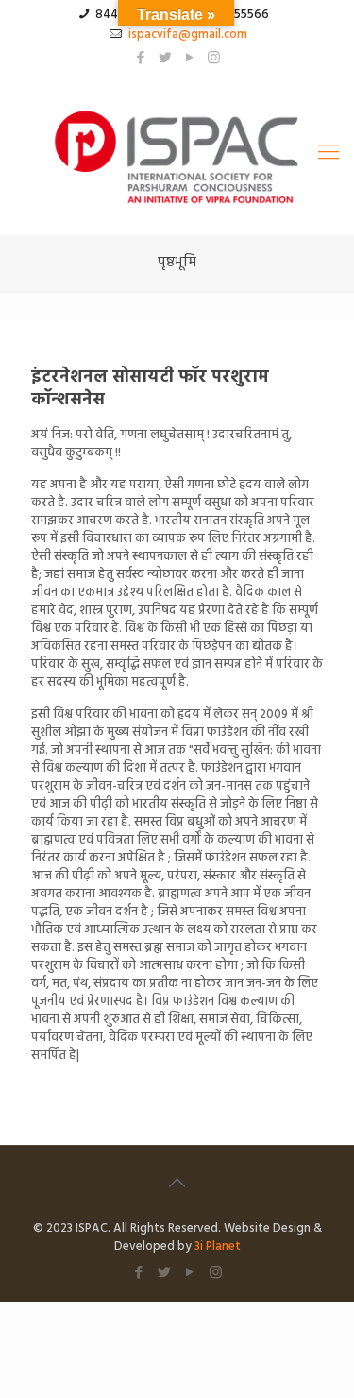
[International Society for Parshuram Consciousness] (177, 154)
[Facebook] (140, 58)
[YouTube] (189, 58)
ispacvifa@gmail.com (186, 34)
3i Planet (217, 1246)
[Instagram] (214, 58)
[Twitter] (165, 58)
